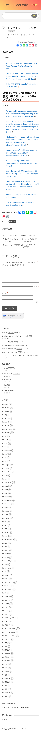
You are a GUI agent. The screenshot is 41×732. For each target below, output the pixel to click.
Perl (6, 525)
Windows (7, 586)
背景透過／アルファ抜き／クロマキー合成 (17, 336)
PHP (6, 529)
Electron (13, 35)
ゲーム (7, 621)
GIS (6, 458)
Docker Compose (9, 391)
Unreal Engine (9, 561)
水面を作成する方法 (10, 345)
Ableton (7, 408)
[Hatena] (26, 46)
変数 (9, 368)
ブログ (7, 643)
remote (28, 236)
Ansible (7, 425)
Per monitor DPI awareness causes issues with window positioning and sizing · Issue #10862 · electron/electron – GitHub (22, 113)
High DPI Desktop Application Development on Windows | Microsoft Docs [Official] (22, 163)
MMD (6, 507)
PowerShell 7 (8, 379)
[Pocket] (30, 46)
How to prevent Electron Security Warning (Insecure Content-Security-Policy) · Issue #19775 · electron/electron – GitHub (22, 76)
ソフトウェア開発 (10, 629)
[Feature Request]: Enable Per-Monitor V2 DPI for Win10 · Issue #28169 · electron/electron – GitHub (22, 153)
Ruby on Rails (9, 539)
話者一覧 (8, 333)
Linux (6, 486)
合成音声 (7, 661)
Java (6, 479)
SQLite (7, 550)
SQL (6, 547)
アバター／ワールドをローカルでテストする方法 (19, 356)
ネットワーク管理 (10, 636)
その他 (7, 604)
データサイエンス (10, 632)
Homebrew (8, 472)
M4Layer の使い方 (9, 342)
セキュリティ (12, 245)
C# (5, 436)
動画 (6, 646)
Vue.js (6, 579)
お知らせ (7, 600)
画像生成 (7, 682)
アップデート (12, 374)
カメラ (7, 614)
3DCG (6, 404)
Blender (7, 433)
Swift (6, 554)
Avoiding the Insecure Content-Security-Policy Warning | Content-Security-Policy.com (21, 66)
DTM (6, 443)
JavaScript (8, 482)
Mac (6, 493)
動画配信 (7, 657)
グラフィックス (9, 618)
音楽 (6, 696)
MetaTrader (8, 500)
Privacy (9, 317)
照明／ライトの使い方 (12, 349)
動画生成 (7, 650)
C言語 (6, 440)
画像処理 (7, 678)
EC (5, 447)
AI (5, 415)
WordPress (8, 589)
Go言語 (7, 468)
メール (5, 293)
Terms (14, 317)
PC (5, 522)
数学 (6, 668)
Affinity (7, 411)
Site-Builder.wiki (16, 5)
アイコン (10, 236)
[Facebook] (17, 46)
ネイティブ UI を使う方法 (30, 240)
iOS (6, 475)
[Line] (23, 46)
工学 (6, 664)
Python (7, 532)
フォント (7, 639)
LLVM (6, 490)
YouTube (7, 596)
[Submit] (34, 16)
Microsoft (8, 504)
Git (5, 461)
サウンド (7, 625)
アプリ (7, 611)
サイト (36, 302)
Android (7, 422)
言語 (6, 689)
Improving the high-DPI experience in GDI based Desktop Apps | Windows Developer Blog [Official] (22, 173)
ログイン (7, 719)
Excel (6, 454)
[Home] (8, 35)
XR (5, 593)
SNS (6, 543)
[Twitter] (20, 46)
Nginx (6, 515)
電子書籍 (7, 693)
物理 (6, 675)
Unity (6, 557)
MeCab (7, 497)
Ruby (6, 536)
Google (7, 465)
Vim (6, 564)
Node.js (7, 518)
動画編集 (7, 653)
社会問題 (7, 385)
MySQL (7, 511)
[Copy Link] (36, 46)
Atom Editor (8, 429)
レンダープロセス (29, 246)
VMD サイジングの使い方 (11, 352)
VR (5, 572)
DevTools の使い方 (11, 240)
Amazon (7, 418)
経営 (6, 686)
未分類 (7, 671)
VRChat (7, 575)
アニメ (7, 607)
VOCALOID (8, 568)
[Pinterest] (33, 46)
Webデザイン (9, 582)
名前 (36, 286)
